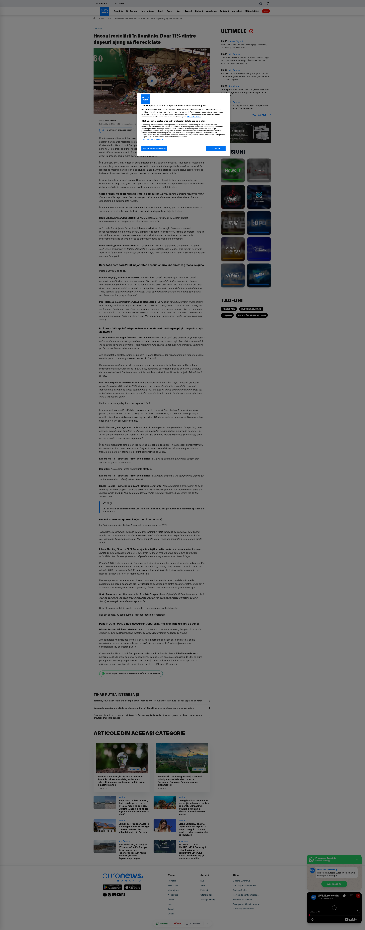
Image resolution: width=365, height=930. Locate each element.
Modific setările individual (154, 148)
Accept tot (216, 148)
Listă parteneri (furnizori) (152, 139)
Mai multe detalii (194, 117)
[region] (183, 124)
